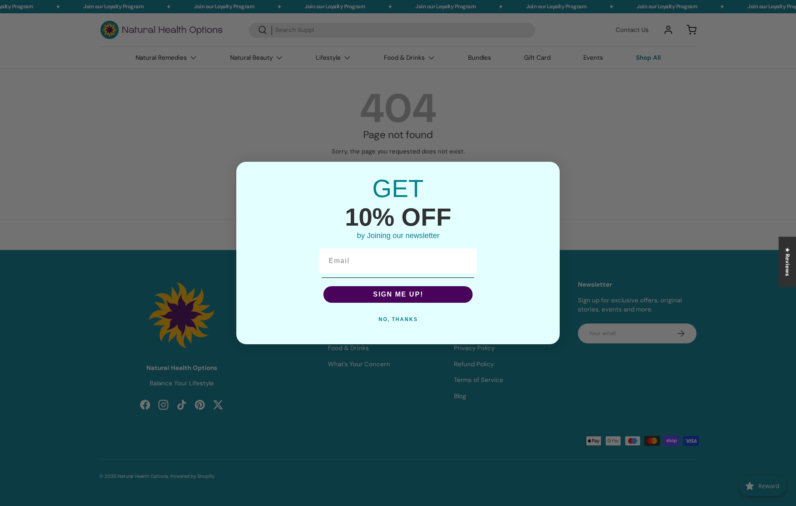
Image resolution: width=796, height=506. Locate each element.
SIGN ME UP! (398, 294)
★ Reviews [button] (787, 262)
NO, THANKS (398, 319)
